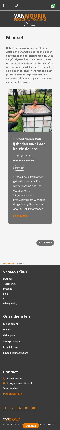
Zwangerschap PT (12, 341)
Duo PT (7, 329)
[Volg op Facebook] (3, 5)
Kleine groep (9, 335)
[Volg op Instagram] (16, 5)
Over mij (7, 278)
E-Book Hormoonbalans (15, 352)
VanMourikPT (9, 264)
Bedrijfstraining (11, 346)
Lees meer (20, 216)
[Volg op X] (12, 408)
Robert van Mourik (23, 160)
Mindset (19, 167)
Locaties (7, 288)
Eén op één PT (10, 323)
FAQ (5, 298)
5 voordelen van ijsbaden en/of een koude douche (29, 144)
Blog (5, 293)
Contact (31, 425)
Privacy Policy (10, 303)
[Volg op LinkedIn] (9, 5)
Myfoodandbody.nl (12, 393)
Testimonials (9, 283)
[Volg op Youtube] (33, 408)
